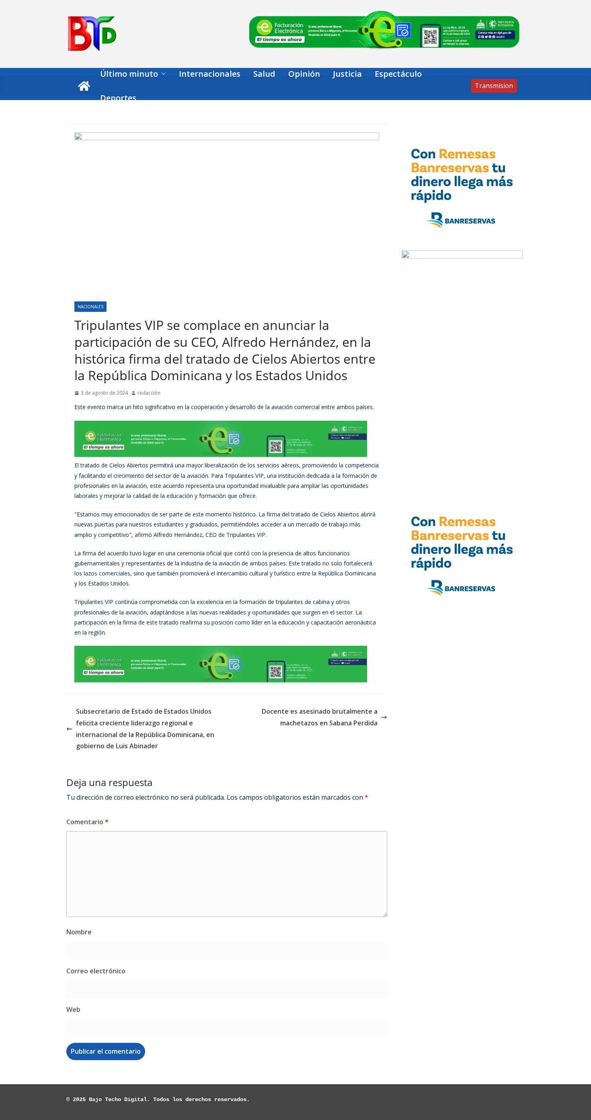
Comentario (87, 821)
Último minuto (129, 73)
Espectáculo (398, 73)
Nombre (79, 932)
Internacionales (209, 73)
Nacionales (90, 306)
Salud (264, 73)
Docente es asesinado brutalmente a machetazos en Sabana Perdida (320, 717)
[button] (162, 74)
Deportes (118, 97)
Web (73, 1009)
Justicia (347, 73)
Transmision (494, 85)
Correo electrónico (95, 970)
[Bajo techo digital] (84, 86)
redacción (148, 392)
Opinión (304, 73)
